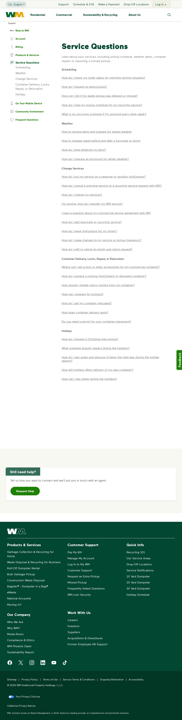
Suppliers (74, 632)
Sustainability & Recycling (100, 15)
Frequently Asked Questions (86, 588)
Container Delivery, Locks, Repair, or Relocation (32, 86)
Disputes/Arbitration (112, 679)
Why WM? (13, 628)
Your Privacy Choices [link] (28, 696)
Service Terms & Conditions (79, 679)
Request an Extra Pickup (84, 576)
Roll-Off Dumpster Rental (23, 568)
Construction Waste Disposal (26, 580)
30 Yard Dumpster (138, 588)
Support (63, 4)
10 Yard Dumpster (138, 576)
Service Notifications (140, 570)
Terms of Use (50, 679)
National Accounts (19, 598)
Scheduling (22, 67)
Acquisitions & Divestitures (85, 638)
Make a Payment (108, 4)
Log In (159, 4)
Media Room (15, 634)
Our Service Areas (139, 558)
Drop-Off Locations (136, 4)
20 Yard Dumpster (138, 582)
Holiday (20, 94)
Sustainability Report (20, 652)
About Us (135, 15)
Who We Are (15, 622)
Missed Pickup (77, 582)
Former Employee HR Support (87, 644)
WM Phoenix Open (19, 646)
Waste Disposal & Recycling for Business (34, 562)
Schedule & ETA (83, 4)
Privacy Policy (30, 679)
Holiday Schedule (138, 594)
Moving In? (14, 604)
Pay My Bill (75, 552)
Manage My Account (81, 558)
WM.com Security (79, 594)
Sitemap (12, 679)
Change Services (26, 78)
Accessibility (136, 679)
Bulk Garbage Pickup (21, 574)
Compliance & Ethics (20, 640)
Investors (73, 626)
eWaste (11, 592)
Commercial (64, 15)
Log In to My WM (79, 564)
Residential (37, 15)
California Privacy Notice (21, 705)
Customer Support (80, 570)
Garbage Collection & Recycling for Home (30, 554)
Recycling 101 (136, 552)
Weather (20, 73)
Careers (73, 620)
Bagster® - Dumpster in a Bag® (27, 586)
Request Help (25, 491)
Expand (11, 23)
